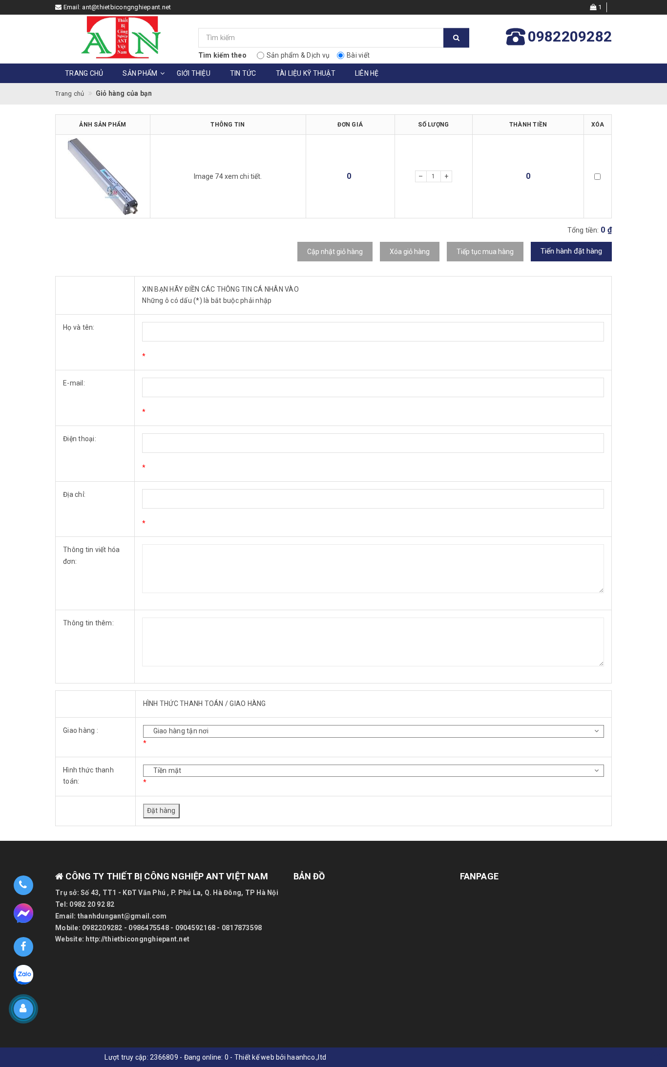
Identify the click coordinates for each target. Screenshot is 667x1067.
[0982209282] (23, 885)
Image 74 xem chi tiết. (228, 176)
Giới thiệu (193, 73)
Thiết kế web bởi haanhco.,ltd (280, 1057)
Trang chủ (84, 73)
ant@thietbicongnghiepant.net (126, 7)
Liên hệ (367, 73)
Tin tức (243, 73)
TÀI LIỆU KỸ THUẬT (305, 73)
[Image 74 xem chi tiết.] (102, 176)
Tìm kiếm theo (222, 55)
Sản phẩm (140, 73)
